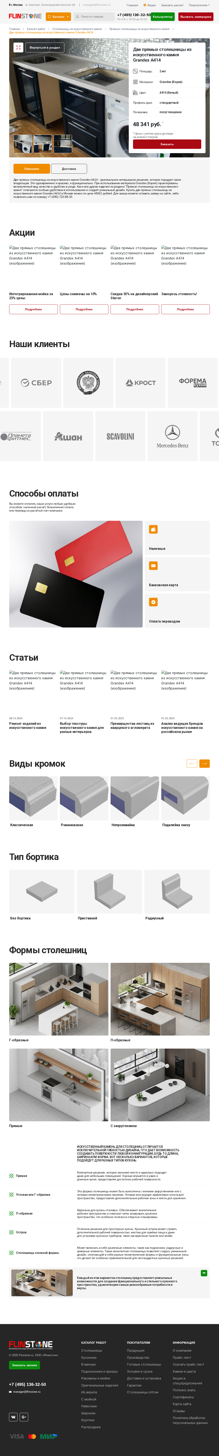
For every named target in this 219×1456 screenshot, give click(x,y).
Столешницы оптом (142, 1392)
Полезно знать (184, 1390)
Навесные (89, 1406)
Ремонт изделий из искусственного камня (27, 726)
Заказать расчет (172, 5)
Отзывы (179, 1411)
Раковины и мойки (95, 1378)
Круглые (88, 1420)
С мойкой (88, 1399)
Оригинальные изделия (99, 1385)
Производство (138, 1357)
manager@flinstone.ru (96, 4)
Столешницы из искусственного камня (77, 29)
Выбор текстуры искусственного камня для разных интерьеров (82, 728)
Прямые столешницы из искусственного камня (139, 29)
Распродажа (91, 1427)
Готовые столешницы (144, 1364)
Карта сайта (182, 1404)
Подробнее (33, 309)
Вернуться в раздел (45, 47)
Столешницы (91, 1350)
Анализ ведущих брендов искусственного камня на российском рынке (182, 728)
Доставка (69, 168)
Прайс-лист (182, 1357)
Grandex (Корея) (146, 183)
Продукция (135, 1350)
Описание (31, 168)
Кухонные (89, 1357)
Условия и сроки (139, 1371)
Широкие (88, 1413)
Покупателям (198, 5)
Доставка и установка (144, 1378)
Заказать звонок (24, 1365)
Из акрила (89, 1392)
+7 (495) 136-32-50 (134, 15)
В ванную (88, 1364)
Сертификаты (183, 1397)
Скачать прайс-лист (188, 1364)
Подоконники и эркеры (99, 1371)
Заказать (167, 144)
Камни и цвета (184, 1371)
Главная (132, 5)
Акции (151, 5)
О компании (182, 1350)
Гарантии (134, 1385)
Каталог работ (36, 29)
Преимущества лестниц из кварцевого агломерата (132, 726)
